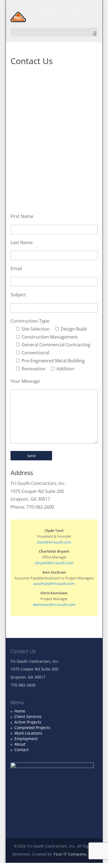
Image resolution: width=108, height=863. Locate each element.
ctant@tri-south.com (54, 542)
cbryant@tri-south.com (54, 562)
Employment (26, 738)
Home (19, 711)
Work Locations (28, 733)
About (19, 744)
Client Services (28, 716)
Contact (21, 749)
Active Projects (27, 722)
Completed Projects (32, 727)
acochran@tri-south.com (54, 583)
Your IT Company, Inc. (74, 854)
